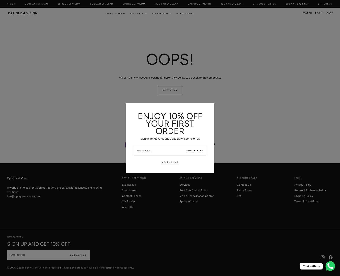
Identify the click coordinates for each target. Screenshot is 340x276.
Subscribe (194, 150)
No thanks (170, 162)
